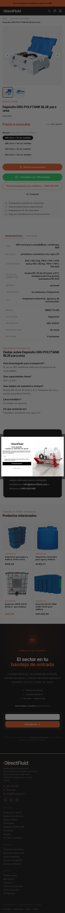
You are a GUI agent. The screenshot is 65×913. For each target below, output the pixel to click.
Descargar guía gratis (17, 463)
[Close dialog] (62, 438)
